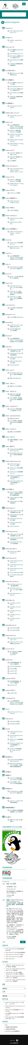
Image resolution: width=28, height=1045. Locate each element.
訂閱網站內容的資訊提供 (11, 1027)
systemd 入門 (13, 671)
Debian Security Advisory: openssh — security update (16, 136)
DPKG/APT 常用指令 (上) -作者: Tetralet (16, 157)
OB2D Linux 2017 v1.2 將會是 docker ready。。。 (16, 247)
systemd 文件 (13, 673)
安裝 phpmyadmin (14, 418)
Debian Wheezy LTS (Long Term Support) (16, 144)
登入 (6, 1025)
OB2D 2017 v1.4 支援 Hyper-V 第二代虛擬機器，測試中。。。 (16, 298)
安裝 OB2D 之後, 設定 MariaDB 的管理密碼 (15, 394)
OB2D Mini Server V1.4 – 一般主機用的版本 (16, 584)
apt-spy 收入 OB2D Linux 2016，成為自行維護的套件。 (16, 374)
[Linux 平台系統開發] (11, 6)
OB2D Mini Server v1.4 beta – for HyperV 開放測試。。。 (16, 287)
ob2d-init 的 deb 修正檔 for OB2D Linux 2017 (16, 449)
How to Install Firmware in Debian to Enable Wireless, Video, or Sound (16, 170)
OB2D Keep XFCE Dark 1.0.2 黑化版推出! (16, 542)
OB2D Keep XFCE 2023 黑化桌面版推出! (16, 354)
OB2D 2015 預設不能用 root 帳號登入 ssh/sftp (16, 409)
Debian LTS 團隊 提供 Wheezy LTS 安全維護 (15, 131)
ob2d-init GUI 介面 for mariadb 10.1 (15, 552)
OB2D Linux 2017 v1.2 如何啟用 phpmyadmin (16, 325)
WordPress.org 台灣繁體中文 (12, 1031)
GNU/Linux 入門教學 (15, 193)
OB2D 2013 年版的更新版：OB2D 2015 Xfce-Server (16, 750)
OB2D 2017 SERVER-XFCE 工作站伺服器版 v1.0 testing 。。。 (16, 482)
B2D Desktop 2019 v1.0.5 (16, 53)
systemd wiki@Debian (15, 666)
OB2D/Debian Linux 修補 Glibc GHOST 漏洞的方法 (16, 267)
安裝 (11, 938)
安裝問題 (14, 936)
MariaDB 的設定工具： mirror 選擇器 (15, 329)
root (10, 896)
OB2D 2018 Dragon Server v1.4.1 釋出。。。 (16, 464)
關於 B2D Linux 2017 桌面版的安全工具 (16, 73)
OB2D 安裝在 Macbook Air (16, 317)
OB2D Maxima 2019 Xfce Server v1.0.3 (15, 1006)
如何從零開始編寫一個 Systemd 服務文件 (15, 663)
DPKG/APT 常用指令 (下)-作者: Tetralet (16, 153)
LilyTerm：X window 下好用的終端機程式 (16, 801)
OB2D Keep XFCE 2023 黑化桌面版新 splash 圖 (16, 350)
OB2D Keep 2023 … (15, 365)
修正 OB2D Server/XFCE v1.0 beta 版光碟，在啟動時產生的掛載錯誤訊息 (16, 765)
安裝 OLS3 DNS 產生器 (15, 386)
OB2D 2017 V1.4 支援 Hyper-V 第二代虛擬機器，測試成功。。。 (16, 293)
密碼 (13, 938)
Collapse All (5, 881)
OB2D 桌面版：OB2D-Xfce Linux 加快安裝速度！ (16, 782)
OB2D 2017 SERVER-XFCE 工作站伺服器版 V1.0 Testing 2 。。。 (16, 477)
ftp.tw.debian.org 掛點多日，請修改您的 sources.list (16, 653)
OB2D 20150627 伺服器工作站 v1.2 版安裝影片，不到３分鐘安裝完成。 (16, 493)
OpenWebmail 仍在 (15, 630)
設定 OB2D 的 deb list (15, 378)
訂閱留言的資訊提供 (10, 1029)
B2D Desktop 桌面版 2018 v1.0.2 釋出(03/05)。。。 (16, 56)
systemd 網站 (13, 668)
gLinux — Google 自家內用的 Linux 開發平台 (16, 277)
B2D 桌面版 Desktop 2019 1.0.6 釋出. (13, 973)
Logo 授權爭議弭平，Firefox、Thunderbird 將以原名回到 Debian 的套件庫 (16, 126)
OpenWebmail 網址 (15, 628)
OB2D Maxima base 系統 (16, 572)
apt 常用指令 (13, 160)
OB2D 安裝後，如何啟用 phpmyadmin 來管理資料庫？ (16, 399)
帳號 (13, 895)
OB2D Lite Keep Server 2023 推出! (14, 956)
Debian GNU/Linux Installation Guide (14, 201)
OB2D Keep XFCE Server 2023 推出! (14, 954)
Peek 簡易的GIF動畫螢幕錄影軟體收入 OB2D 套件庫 (16, 811)
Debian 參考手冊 (14, 210)
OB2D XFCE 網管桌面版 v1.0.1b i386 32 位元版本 (16, 778)
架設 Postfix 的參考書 (15, 431)
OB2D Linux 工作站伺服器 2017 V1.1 (14, 1009)
